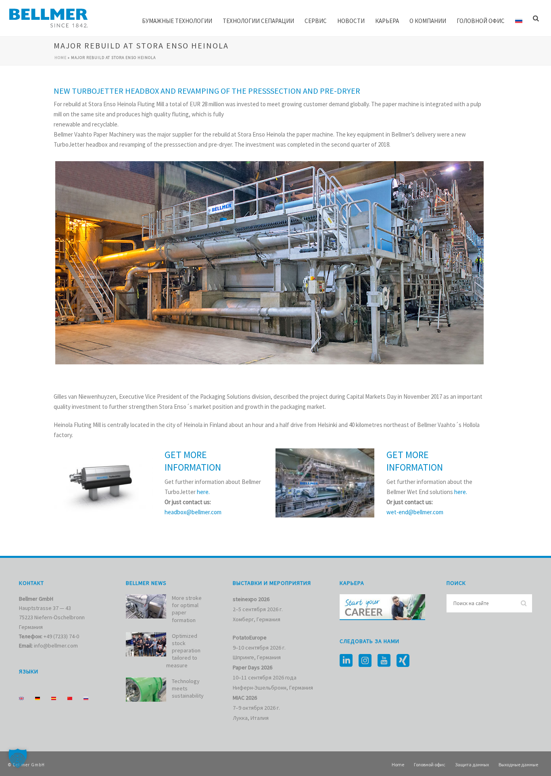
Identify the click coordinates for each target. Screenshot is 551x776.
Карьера (387, 21)
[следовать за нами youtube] (384, 661)
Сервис (316, 21)
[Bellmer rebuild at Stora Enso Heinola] (269, 262)
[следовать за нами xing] (403, 661)
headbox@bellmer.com (193, 512)
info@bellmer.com (56, 645)
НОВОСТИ (351, 21)
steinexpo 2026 (251, 599)
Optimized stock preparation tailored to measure (183, 650)
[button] (17, 758)
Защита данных (472, 764)
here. (203, 492)
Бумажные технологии (177, 21)
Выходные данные (518, 764)
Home (60, 57)
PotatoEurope (250, 637)
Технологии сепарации (258, 21)
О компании (427, 21)
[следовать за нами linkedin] (346, 661)
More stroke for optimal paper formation (187, 609)
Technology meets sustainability (188, 688)
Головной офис (481, 21)
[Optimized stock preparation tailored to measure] (146, 644)
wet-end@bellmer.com (414, 512)
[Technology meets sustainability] (146, 689)
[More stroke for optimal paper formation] (146, 606)
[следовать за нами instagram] (365, 661)
